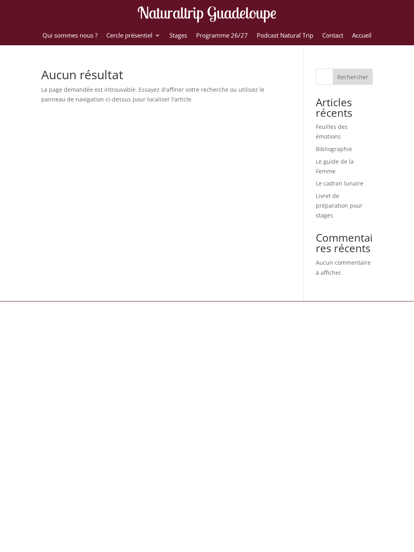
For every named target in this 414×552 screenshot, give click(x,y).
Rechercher (352, 77)
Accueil (362, 35)
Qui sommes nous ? (69, 35)
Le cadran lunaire (339, 183)
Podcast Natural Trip (285, 35)
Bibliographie (334, 149)
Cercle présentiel (129, 35)
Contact (332, 35)
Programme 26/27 (222, 35)
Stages (178, 35)
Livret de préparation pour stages (339, 205)
